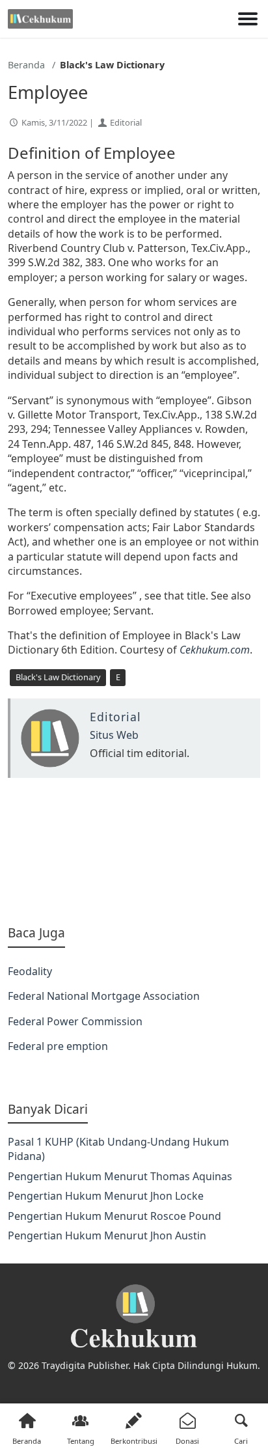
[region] (134, 851)
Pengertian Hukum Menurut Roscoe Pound (114, 1216)
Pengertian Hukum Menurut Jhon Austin (107, 1235)
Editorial (126, 122)
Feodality (30, 971)
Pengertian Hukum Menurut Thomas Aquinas (120, 1176)
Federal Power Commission (75, 1021)
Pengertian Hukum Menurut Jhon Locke (106, 1196)
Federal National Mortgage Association (104, 996)
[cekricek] (134, 1316)
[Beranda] (40, 19)
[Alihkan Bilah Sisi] (247, 19)
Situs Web (114, 735)
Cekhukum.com (215, 649)
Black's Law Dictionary (58, 677)
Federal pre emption (58, 1046)
